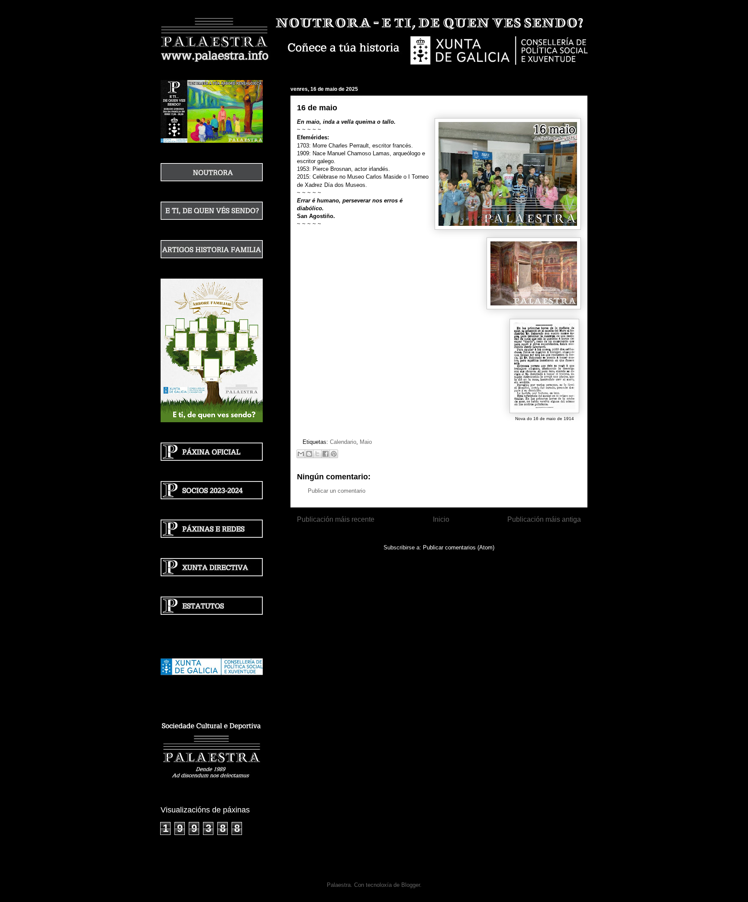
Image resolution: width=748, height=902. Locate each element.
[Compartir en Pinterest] (333, 453)
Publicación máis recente (335, 519)
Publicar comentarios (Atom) (458, 547)
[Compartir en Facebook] (325, 453)
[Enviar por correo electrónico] (301, 453)
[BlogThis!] (309, 453)
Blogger (410, 885)
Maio (366, 442)
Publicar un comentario (336, 491)
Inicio (441, 519)
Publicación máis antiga (544, 519)
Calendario (343, 442)
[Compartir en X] (317, 453)
